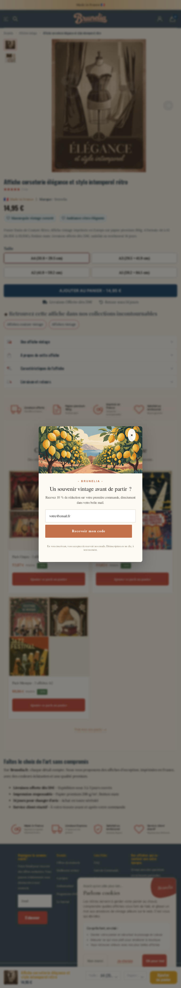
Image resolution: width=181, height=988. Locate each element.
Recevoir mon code (88, 530)
